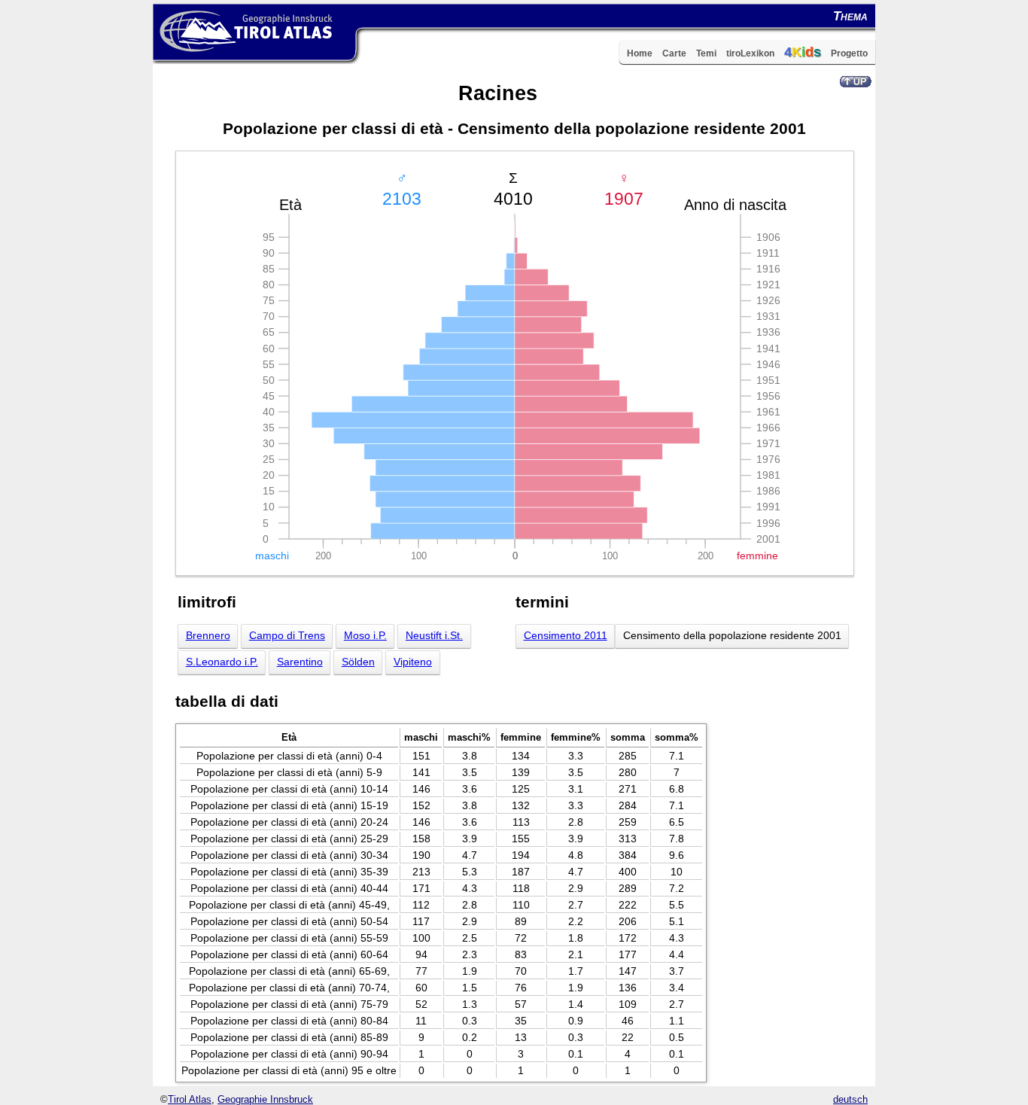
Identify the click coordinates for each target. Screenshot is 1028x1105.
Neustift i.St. (434, 635)
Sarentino (300, 662)
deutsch (850, 1099)
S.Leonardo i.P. (222, 662)
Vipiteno (413, 662)
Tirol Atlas (189, 1099)
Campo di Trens (287, 635)
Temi (706, 53)
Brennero (208, 635)
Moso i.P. (365, 635)
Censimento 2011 (565, 635)
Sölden (358, 662)
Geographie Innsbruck (265, 1099)
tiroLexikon (750, 53)
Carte (674, 53)
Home (639, 53)
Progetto (849, 53)
